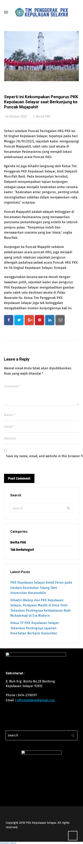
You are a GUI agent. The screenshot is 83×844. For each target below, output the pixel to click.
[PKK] (41, 12)
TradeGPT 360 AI (8, 843)
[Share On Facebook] (8, 320)
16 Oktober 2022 (16, 116)
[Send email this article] (60, 320)
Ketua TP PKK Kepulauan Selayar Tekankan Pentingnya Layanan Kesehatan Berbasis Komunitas (34, 628)
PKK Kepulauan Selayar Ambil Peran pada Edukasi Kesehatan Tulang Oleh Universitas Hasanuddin (41, 588)
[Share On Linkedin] (49, 320)
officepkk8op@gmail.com (36, 700)
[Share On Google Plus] (29, 320)
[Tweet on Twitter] (19, 320)
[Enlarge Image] (41, 56)
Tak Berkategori (22, 550)
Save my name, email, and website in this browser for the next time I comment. (43, 456)
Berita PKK (43, 116)
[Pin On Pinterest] (39, 320)
